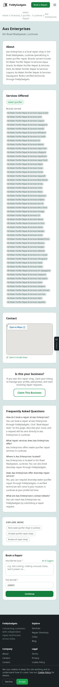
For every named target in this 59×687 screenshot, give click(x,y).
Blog (34, 641)
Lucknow (38, 15)
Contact (6, 662)
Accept (22, 681)
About (5, 653)
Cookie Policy (38, 662)
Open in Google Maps (18, 357)
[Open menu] (55, 5)
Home (5, 15)
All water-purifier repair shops (20, 533)
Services (36, 628)
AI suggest (48, 561)
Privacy (35, 658)
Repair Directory (40, 632)
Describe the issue (14, 561)
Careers (6, 658)
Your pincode (12, 580)
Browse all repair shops (18, 539)
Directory (15, 15)
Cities (35, 636)
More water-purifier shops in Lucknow (24, 528)
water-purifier (15, 102)
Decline (9, 681)
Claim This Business (29, 392)
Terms (35, 653)
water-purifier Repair (26, 15)
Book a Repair (41, 4)
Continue (29, 593)
